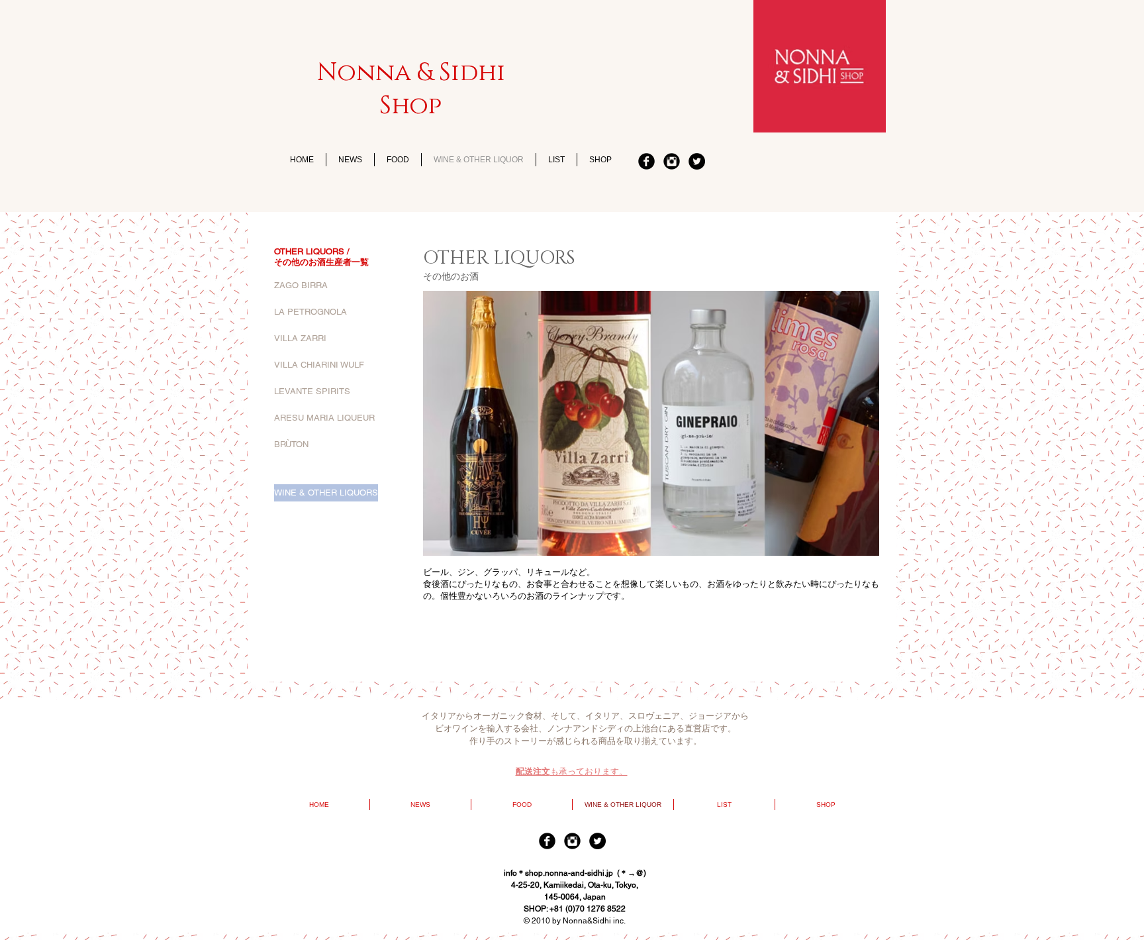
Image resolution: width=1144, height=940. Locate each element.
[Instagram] (671, 161)
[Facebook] (646, 161)
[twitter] (697, 161)
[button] (337, 471)
